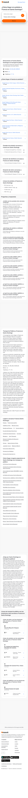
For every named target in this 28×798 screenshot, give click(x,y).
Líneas (16, 741)
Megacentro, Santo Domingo (9, 518)
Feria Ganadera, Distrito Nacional (10, 484)
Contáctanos (4, 766)
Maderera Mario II (16, 445)
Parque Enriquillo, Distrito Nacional (11, 513)
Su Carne (19, 433)
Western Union (15, 425)
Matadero (5, 436)
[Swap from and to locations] (22, 15)
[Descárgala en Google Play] (5, 757)
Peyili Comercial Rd (12, 422)
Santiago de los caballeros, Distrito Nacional (13, 477)
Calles (16, 746)
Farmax (4, 443)
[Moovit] (5, 2)
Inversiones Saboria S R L (9, 448)
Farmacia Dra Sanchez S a (9, 454)
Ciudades (17, 750)
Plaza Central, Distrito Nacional (10, 516)
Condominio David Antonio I (9, 433)
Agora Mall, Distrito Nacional (9, 510)
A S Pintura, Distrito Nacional (9, 464)
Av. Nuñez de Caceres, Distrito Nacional (12, 475)
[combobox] (14, 14)
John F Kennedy (12, 436)
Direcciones (17, 752)
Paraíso (5, 422)
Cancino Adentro (20, 428)
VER (24, 149)
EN (3, 752)
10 (14, 428)
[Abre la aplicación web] (5, 760)
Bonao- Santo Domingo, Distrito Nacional (12, 521)
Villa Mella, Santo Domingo (9, 487)
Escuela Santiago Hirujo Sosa (10, 431)
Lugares (16, 743)
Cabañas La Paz (6, 425)
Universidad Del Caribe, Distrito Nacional (12, 503)
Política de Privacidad (17, 763)
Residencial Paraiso (7, 428)
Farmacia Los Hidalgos (8, 451)
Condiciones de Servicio (6, 763)
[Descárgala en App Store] (14, 757)
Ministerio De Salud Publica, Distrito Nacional (13, 497)
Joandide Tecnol (7, 445)
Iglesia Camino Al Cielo (13, 443)
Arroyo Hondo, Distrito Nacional (10, 524)
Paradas (16, 748)
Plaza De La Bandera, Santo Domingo (11, 490)
